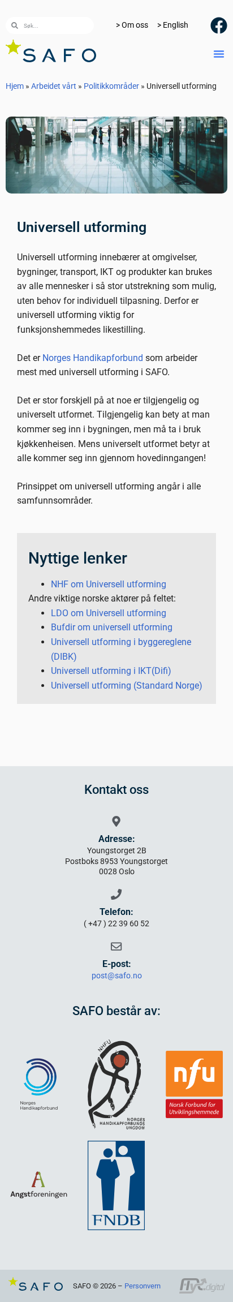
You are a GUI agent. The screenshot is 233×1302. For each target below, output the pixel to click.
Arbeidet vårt (53, 86)
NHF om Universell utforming (108, 584)
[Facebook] (218, 25)
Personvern (142, 1286)
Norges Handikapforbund (92, 358)
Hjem (15, 86)
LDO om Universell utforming (108, 613)
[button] (218, 53)
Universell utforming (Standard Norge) (126, 685)
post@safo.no (117, 976)
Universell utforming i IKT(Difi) (111, 670)
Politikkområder (111, 86)
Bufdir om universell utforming (111, 627)
